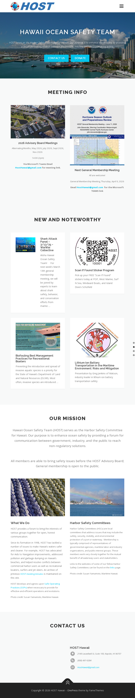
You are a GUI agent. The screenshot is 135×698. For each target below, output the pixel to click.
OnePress (72, 690)
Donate (80, 58)
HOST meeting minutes (31, 573)
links (112, 567)
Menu (121, 6)
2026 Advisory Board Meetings (37, 143)
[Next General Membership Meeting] (97, 134)
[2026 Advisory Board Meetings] (38, 121)
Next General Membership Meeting (97, 170)
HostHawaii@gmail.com (28, 167)
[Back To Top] (67, 682)
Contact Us (56, 58)
